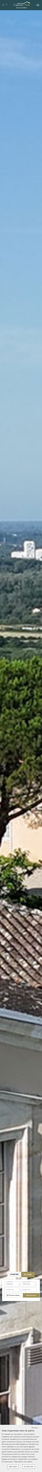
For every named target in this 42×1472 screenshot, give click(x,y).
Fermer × (35, 1428)
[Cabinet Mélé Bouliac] (21, 5)
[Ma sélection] (6, 5)
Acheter (14, 1274)
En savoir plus (7, 1462)
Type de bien (26, 1282)
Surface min (10, 1289)
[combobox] (12, 1284)
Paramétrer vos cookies (23, 1462)
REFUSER (13, 1467)
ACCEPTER (28, 1467)
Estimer (28, 1274)
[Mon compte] (3, 5)
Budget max (26, 1289)
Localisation (9, 1282)
